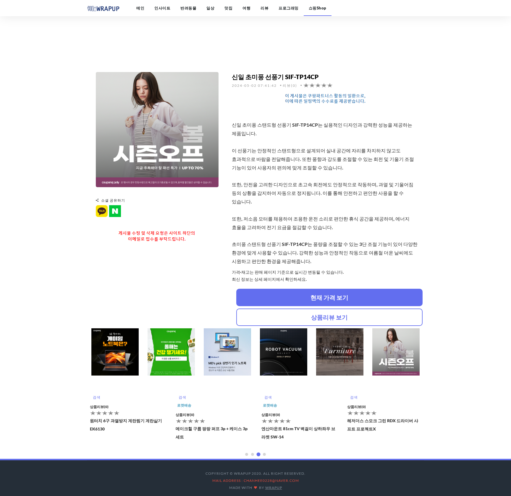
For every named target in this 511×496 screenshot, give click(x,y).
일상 (210, 8)
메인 (140, 8)
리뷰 (265, 8)
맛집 (228, 8)
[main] (103, 8)
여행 (246, 8)
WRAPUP (273, 487)
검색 (96, 397)
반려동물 (188, 8)
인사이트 (162, 8)
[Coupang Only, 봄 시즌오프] (157, 128)
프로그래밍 (289, 8)
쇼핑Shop (317, 8)
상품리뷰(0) (99, 406)
